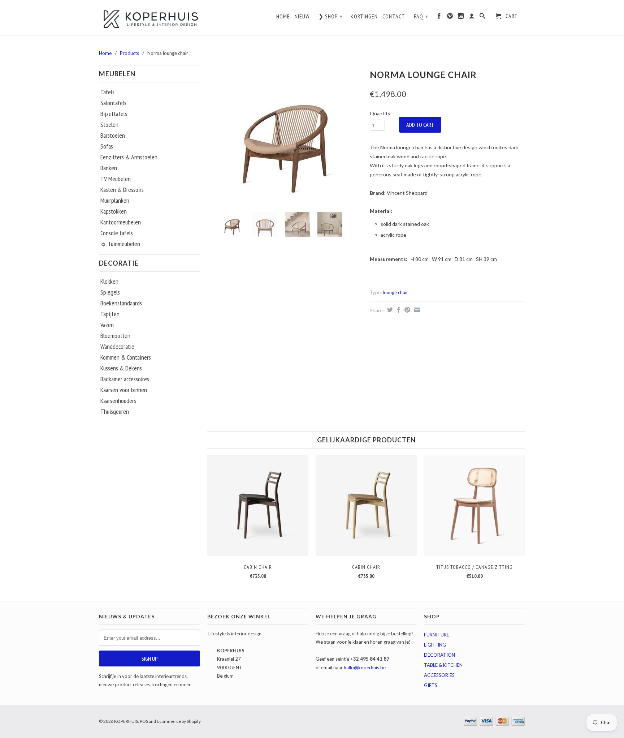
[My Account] (472, 17)
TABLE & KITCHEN (443, 665)
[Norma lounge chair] (285, 137)
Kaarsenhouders (118, 401)
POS (144, 721)
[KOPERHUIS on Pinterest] (450, 17)
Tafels (107, 92)
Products (129, 53)
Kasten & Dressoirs (122, 189)
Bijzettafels (113, 114)
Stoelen (109, 124)
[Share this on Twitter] (389, 310)
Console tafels (116, 233)
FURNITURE (436, 635)
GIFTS (430, 685)
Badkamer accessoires (124, 379)
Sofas (106, 146)
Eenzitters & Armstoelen (128, 157)
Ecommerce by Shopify (179, 721)
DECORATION (439, 655)
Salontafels (113, 103)
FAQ (421, 16)
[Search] (483, 17)
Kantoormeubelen (120, 222)
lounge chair (395, 292)
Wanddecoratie (117, 346)
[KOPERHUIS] (149, 18)
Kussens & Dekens (121, 368)
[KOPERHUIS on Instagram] (461, 17)
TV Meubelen (115, 179)
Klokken (109, 281)
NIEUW (302, 16)
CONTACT (393, 16)
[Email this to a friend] (416, 310)
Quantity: (381, 113)
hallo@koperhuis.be (365, 667)
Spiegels (110, 292)
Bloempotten (115, 335)
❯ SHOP (330, 16)
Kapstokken (113, 211)
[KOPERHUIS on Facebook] (439, 17)
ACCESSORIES (439, 675)
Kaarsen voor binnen (123, 390)
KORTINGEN (364, 16)
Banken (108, 168)
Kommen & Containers (125, 357)
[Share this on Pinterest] (406, 310)
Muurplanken (114, 200)
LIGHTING (435, 645)
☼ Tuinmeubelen (120, 244)
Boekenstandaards (121, 303)
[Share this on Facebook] (398, 310)
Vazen (107, 325)
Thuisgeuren (114, 411)
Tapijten (110, 314)
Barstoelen (112, 135)
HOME (283, 16)
